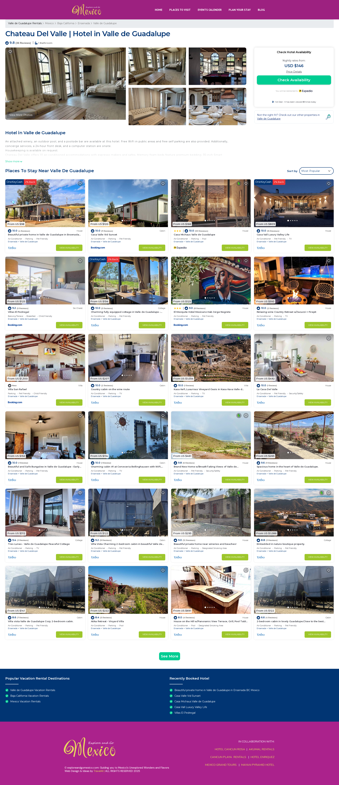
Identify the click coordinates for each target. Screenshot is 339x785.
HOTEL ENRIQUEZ (262, 757)
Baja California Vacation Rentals (29, 695)
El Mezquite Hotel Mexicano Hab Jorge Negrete (202, 311)
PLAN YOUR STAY (240, 9)
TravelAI (98, 771)
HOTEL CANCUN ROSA (230, 749)
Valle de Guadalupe (105, 23)
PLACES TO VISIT (180, 9)
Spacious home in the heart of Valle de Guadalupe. (287, 466)
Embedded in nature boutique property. (281, 544)
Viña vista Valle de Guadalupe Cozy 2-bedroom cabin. (40, 621)
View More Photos (20, 115)
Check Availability (294, 80)
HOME (158, 9)
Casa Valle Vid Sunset (104, 234)
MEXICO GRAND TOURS (221, 765)
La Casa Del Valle (267, 389)
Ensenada (84, 23)
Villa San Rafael (17, 389)
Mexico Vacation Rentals (25, 701)
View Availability (69, 248)
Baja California (65, 23)
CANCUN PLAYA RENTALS (228, 757)
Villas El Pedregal (18, 311)
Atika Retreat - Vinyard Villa (107, 621)
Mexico (49, 23)
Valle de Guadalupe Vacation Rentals (32, 690)
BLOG (261, 9)
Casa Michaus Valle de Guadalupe (194, 234)
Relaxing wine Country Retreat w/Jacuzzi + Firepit (286, 311)
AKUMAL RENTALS (261, 749)
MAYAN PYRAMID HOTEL (257, 765)
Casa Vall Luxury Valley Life (273, 234)
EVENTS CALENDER (210, 9)
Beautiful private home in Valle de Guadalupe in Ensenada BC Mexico (217, 690)
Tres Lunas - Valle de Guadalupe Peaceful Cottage (39, 544)
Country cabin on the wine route (110, 389)
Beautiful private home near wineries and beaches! (205, 544)
